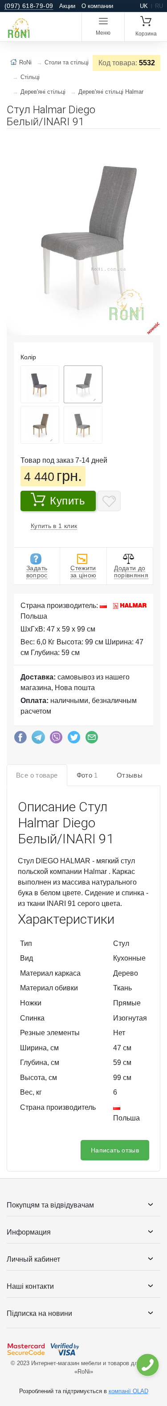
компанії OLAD (128, 1391)
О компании (97, 6)
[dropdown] (147, 1365)
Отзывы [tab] (130, 775)
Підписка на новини (39, 1313)
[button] (152, 139)
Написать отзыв (115, 1150)
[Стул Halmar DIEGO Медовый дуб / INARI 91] (83, 425)
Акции (67, 6)
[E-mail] (91, 739)
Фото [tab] (87, 775)
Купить (68, 501)
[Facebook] (20, 739)
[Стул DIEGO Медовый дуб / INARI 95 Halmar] (39, 384)
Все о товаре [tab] (37, 775)
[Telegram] (38, 739)
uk (144, 6)
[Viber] (56, 739)
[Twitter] (74, 739)
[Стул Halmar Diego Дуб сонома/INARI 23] (39, 425)
